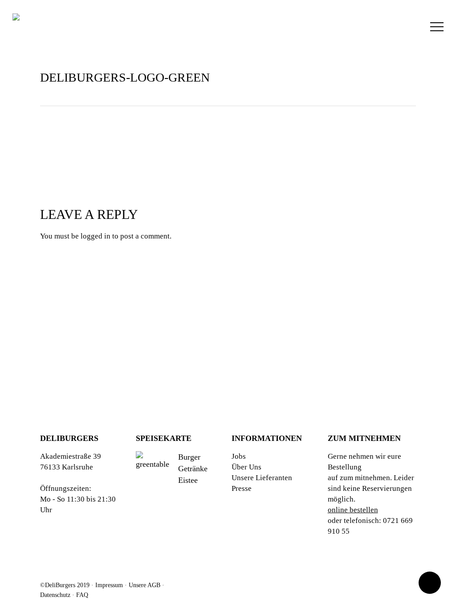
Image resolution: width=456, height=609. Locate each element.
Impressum (109, 585)
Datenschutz (55, 595)
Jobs (239, 456)
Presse (242, 488)
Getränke (193, 468)
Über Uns (246, 467)
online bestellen (353, 510)
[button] (437, 27)
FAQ (82, 595)
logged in (95, 236)
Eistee (188, 480)
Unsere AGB (144, 585)
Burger (189, 457)
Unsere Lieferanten (262, 477)
